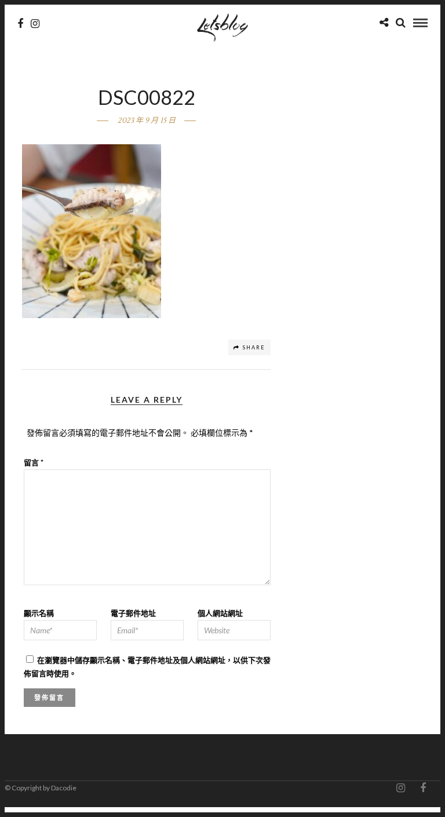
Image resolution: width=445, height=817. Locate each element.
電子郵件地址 (133, 613)
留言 (33, 462)
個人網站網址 (220, 613)
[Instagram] (35, 24)
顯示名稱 (39, 613)
